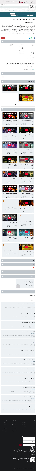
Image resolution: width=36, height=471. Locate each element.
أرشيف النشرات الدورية (4, 431)
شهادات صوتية (24, 424)
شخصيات (34, 424)
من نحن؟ (5, 422)
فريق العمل (5, 424)
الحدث (27, 10)
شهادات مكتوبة (24, 426)
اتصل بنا (6, 426)
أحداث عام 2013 (14, 426)
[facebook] (34, 38)
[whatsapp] (31, 38)
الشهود (25, 429)
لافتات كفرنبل (33, 433)
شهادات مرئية (24, 422)
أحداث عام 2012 (14, 424)
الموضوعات (24, 431)
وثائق (34, 422)
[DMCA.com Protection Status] (32, 454)
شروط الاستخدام (5, 429)
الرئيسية (34, 10)
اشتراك (20, 445)
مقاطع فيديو (33, 429)
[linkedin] (30, 38)
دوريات (34, 431)
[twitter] (33, 38)
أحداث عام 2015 (14, 431)
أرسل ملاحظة (20, 2)
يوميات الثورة (30, 10)
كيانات (34, 426)
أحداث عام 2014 (14, 429)
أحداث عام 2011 (14, 422)
